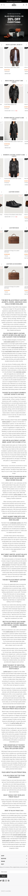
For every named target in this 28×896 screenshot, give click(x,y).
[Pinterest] (8, 880)
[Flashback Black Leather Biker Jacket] (13, 167)
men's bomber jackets (17, 347)
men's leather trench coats (12, 351)
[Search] (4, 4)
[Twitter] (1, 880)
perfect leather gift (16, 723)
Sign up (3, 876)
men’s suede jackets (21, 836)
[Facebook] (3, 880)
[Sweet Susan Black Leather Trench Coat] (13, 130)
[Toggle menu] (1, 4)
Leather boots (7, 671)
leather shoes (9, 631)
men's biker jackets (21, 372)
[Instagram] (6, 880)
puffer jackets (17, 494)
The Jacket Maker (7, 891)
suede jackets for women (9, 840)
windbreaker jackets (15, 523)
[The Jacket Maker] (14, 5)
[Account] (23, 4)
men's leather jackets (9, 341)
